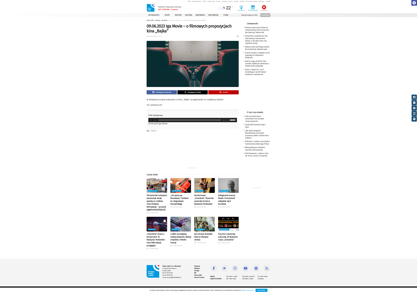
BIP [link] (195, 273)
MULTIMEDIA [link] (213, 15)
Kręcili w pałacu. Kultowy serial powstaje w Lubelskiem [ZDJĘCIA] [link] (257, 55)
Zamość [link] (268, 1)
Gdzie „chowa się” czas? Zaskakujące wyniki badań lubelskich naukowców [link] (255, 71)
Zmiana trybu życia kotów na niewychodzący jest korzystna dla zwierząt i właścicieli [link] (257, 30)
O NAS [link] (225, 15)
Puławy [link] (236, 1)
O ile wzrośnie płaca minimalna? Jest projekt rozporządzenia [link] (254, 118)
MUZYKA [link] (178, 15)
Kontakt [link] (196, 270)
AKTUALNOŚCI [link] (153, 15)
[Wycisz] (228, 120)
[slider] (233, 120)
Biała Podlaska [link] (196, 1)
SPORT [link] (167, 15)
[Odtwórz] (151, 120)
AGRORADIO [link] (200, 15)
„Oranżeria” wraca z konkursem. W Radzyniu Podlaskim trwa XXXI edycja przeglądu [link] (156, 240)
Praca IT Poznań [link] (199, 277)
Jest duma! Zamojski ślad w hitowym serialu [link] (203, 237)
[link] (414, 3)
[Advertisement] (193, 151)
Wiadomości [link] (152, 191)
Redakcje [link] (199, 191)
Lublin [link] (189, 1)
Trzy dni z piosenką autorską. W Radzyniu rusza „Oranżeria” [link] (228, 237)
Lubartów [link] (224, 1)
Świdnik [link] (242, 1)
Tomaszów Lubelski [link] (251, 1)
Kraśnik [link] (218, 1)
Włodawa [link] (261, 1)
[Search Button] (268, 15)
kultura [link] (153, 131)
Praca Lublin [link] (198, 275)
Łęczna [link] (230, 1)
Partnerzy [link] (197, 266)
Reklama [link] (197, 268)
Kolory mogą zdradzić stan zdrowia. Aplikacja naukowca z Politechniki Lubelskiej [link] (257, 63)
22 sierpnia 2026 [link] (153, 213)
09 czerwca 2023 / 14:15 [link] (154, 36)
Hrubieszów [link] (211, 1)
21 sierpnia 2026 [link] (225, 207)
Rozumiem (261, 290)
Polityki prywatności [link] (247, 290)
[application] (192, 120)
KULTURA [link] (188, 15)
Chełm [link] (204, 1)
